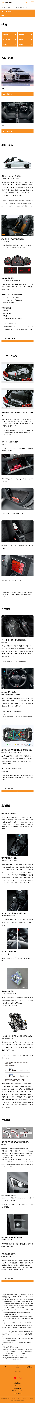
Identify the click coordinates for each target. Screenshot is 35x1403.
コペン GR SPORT (6, 11)
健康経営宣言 (17, 1388)
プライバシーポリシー (17, 1390)
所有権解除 (17, 1383)
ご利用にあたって (17, 1393)
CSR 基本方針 (17, 1385)
